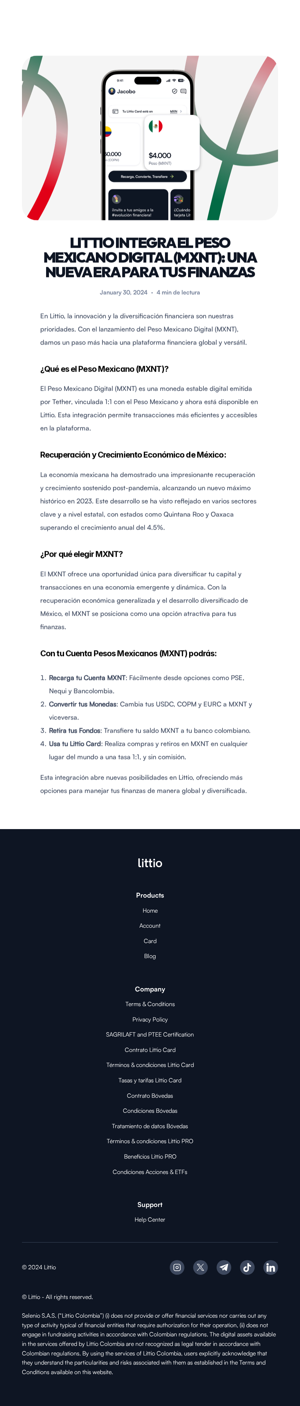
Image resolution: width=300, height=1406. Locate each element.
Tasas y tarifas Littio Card (150, 1080)
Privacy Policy (150, 1019)
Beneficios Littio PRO (150, 1156)
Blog (150, 956)
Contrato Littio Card (150, 1049)
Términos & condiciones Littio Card (150, 1064)
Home (150, 910)
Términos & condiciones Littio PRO (150, 1141)
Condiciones (139, 1110)
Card (150, 941)
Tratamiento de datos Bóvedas (150, 1126)
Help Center (150, 1219)
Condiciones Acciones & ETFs (150, 1171)
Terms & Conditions (150, 1004)
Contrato (139, 1095)
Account (150, 925)
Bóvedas (162, 1095)
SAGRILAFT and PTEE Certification (150, 1034)
